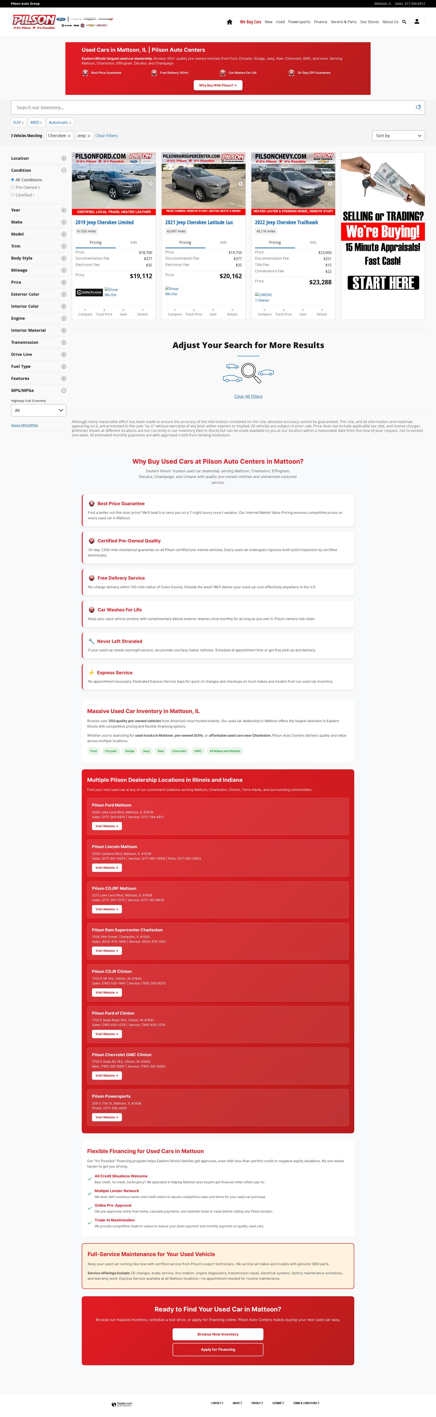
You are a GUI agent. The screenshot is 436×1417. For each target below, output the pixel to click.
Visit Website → (107, 826)
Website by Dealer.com (122, 1404)
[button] (114, 231)
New (268, 21)
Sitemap (277, 1403)
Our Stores (369, 21)
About (236, 1403)
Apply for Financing (218, 1349)
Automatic (60, 122)
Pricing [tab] (96, 242)
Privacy (256, 1403)
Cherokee (57, 135)
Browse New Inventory (218, 1334)
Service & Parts (344, 21)
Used (280, 21)
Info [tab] (134, 242)
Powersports (299, 21)
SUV (18, 122)
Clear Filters (106, 135)
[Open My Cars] (415, 22)
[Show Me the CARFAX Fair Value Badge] (113, 292)
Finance (320, 21)
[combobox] (38, 410)
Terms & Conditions (305, 1403)
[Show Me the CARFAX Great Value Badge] (173, 291)
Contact (216, 1403)
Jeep (82, 135)
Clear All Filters (248, 396)
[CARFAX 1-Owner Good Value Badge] (263, 297)
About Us (391, 21)
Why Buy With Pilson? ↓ (218, 85)
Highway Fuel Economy (28, 401)
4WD (36, 122)
